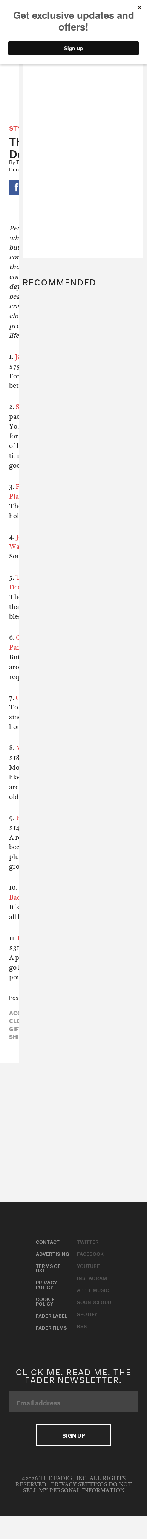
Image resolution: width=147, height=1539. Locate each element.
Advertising (52, 1253)
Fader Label (51, 1315)
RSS (82, 1325)
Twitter (88, 1241)
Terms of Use (48, 1267)
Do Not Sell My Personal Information (77, 1487)
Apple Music (93, 1289)
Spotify (87, 1313)
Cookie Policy (45, 1301)
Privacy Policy (46, 1284)
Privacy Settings (79, 1484)
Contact (48, 1241)
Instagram (92, 1277)
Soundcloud (94, 1301)
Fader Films (51, 1327)
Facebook (90, 1253)
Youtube (88, 1265)
